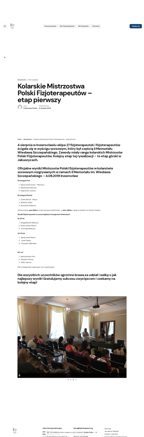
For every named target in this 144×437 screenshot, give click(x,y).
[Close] (96, 432)
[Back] (5, 57)
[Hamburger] (5, 26)
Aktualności (22, 80)
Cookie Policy (88, 432)
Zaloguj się (136, 26)
